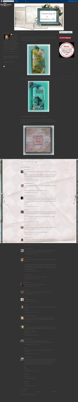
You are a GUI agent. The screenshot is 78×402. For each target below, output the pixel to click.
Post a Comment (24, 389)
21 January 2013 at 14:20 (31, 353)
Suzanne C (26, 237)
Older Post (54, 391)
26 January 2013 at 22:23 (31, 370)
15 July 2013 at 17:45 (30, 385)
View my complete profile (10, 51)
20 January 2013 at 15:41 (31, 344)
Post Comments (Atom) (31, 394)
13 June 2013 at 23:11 (30, 378)
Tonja (25, 381)
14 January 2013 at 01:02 (31, 245)
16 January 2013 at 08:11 (31, 301)
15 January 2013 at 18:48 (31, 286)
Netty (25, 209)
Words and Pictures (28, 196)
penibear (26, 282)
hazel (25, 305)
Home (39, 391)
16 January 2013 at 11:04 (31, 312)
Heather (25, 169)
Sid (25, 297)
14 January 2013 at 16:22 (31, 271)
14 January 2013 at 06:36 (31, 254)
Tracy (25, 374)
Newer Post (23, 391)
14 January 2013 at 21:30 (31, 278)
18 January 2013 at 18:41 (31, 335)
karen (25, 348)
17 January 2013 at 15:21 (31, 321)
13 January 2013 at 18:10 (31, 221)
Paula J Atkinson (27, 338)
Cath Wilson (26, 257)
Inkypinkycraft (27, 248)
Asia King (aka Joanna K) (29, 315)
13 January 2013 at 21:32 (31, 234)
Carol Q (14, 34)
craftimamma (26, 357)
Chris (25, 225)
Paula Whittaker (27, 183)
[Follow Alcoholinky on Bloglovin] (65, 33)
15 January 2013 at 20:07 (31, 294)
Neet (25, 324)
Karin (25, 289)
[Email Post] (36, 161)
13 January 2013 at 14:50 (31, 192)
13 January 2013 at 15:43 (31, 206)
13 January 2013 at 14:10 (31, 180)
